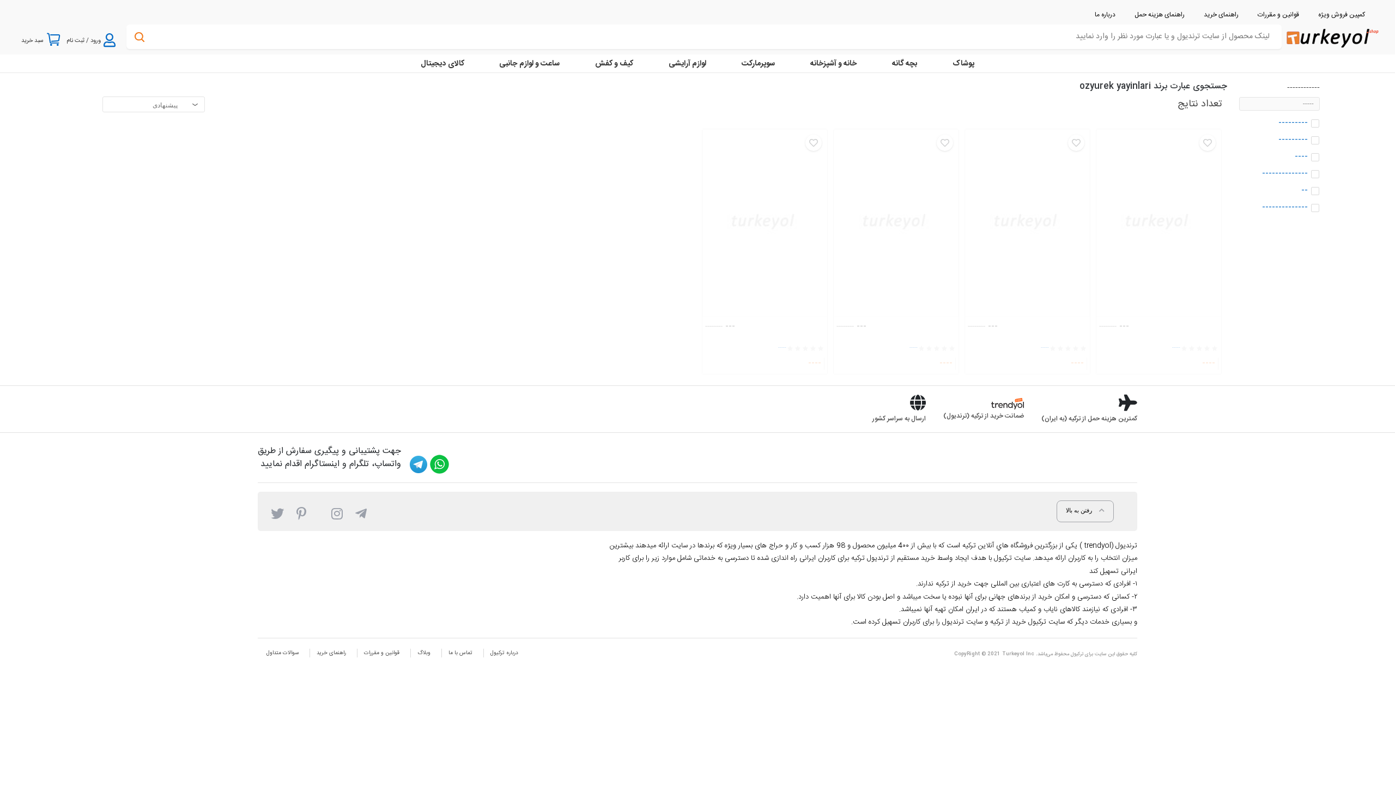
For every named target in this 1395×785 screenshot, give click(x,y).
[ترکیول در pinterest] (301, 513)
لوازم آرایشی (687, 63)
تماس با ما (460, 653)
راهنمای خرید (331, 653)
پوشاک (963, 63)
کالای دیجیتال (442, 63)
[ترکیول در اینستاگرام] (337, 513)
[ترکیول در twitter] (277, 513)
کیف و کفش (614, 63)
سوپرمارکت (758, 63)
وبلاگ (423, 653)
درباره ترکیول (504, 653)
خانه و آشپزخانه (833, 63)
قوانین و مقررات (381, 653)
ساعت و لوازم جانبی (529, 63)
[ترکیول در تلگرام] (361, 513)
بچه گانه (904, 63)
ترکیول (1077, 654)
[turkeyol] (1331, 37)
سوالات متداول (282, 653)
